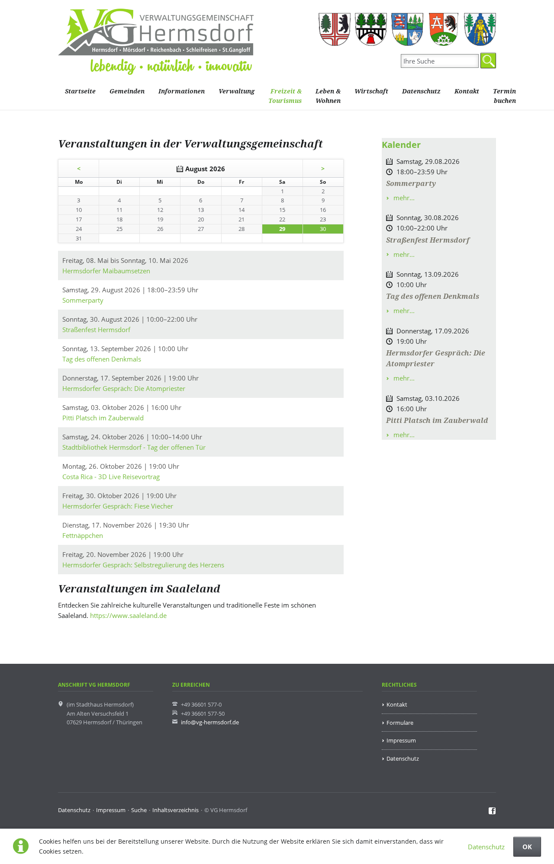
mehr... (403, 197)
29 (282, 229)
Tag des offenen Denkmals (432, 296)
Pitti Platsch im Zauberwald (437, 420)
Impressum (401, 740)
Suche (139, 810)
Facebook (492, 811)
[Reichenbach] (407, 29)
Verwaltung (236, 91)
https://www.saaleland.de (128, 615)
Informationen (181, 91)
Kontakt (466, 91)
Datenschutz (486, 846)
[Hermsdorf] (335, 29)
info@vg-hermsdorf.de (210, 722)
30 (323, 229)
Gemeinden (127, 91)
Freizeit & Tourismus (285, 96)
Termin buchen (504, 96)
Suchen (488, 60)
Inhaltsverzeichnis (175, 810)
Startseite (80, 91)
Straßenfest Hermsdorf (427, 240)
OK (527, 846)
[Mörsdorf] (371, 29)
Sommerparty (411, 183)
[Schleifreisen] (444, 29)
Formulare (400, 722)
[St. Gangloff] (480, 29)
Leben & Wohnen (328, 96)
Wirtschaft (371, 91)
